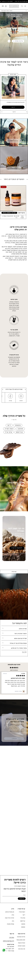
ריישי (9, 425)
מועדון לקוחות (21, 946)
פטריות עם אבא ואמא (20, 638)
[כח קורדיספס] (13, 198)
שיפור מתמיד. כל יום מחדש (19, 648)
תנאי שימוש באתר (20, 940)
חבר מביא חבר (21, 949)
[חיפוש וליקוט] (22, 6)
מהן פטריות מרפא (9, 912)
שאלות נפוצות (10, 924)
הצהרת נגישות (21, 943)
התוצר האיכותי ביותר (20, 634)
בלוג (13, 921)
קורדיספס (19, 432)
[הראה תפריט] (25, 6)
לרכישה (13, 107)
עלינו (13, 915)
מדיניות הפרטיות (21, 937)
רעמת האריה (9, 429)
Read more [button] (14, 686)
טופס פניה (11, 937)
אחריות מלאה (23, 629)
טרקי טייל (8, 432)
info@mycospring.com (7, 941)
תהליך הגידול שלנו (9, 918)
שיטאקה (18, 425)
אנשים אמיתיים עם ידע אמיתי (18, 643)
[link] (14, 691)
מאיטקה (20, 429)
